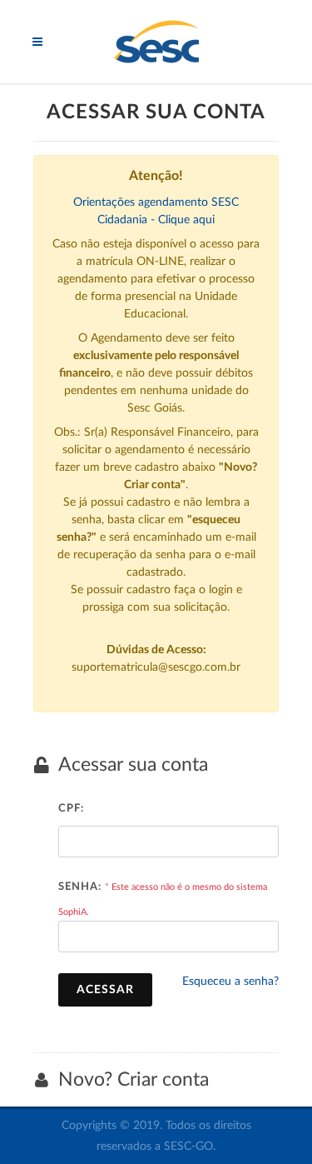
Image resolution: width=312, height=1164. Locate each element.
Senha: (80, 887)
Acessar (105, 990)
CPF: (71, 808)
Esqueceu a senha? (230, 981)
